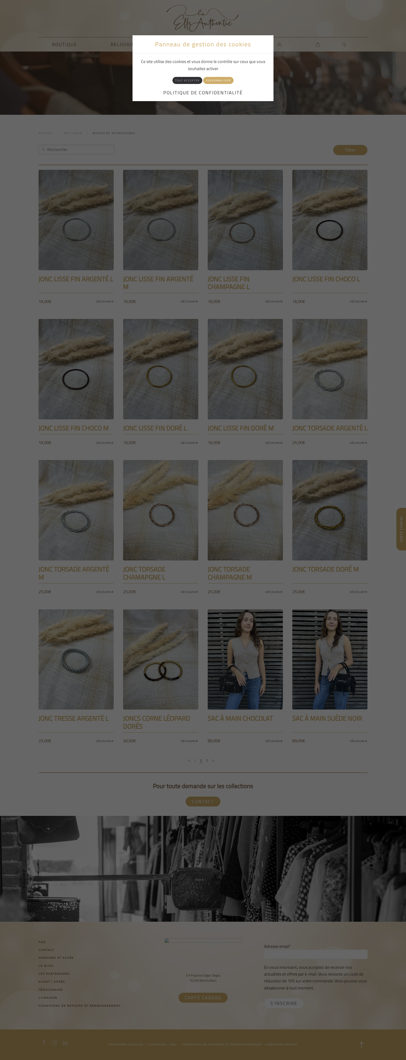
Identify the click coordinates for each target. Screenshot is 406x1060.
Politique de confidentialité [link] (203, 92)
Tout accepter (187, 80)
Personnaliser (218, 80)
